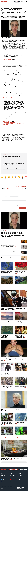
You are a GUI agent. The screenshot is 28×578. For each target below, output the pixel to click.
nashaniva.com (8, 487)
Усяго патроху (12, 475)
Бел (21, 1)
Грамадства (2, 230)
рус (24, 1)
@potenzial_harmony (7, 59)
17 (5, 437)
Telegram (3, 479)
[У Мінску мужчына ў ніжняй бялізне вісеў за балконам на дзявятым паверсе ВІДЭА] (14, 247)
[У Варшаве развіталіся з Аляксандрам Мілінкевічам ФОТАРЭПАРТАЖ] (14, 241)
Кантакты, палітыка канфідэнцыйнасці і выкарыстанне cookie (20, 487)
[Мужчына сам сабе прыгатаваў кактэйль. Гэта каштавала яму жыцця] (21, 432)
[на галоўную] (4, 1)
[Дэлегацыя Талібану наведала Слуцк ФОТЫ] (21, 369)
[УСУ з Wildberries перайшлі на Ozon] (21, 419)
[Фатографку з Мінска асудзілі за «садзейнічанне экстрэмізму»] (21, 383)
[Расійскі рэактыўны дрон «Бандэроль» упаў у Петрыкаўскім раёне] (7, 332)
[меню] (26, 1)
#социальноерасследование (9, 60)
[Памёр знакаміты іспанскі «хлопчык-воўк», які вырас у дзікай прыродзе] (7, 282)
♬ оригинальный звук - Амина (13, 98)
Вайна (11, 473)
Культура (20, 475)
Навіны (2, 473)
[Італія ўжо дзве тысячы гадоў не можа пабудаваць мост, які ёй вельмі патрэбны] (7, 268)
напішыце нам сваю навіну (13, 469)
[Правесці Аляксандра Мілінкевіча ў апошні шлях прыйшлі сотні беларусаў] (21, 332)
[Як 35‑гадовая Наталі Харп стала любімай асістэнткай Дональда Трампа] (14, 401)
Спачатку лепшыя (23, 186)
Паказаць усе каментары (14, 196)
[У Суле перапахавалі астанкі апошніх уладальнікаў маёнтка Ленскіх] (7, 419)
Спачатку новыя (17, 186)
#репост (15, 61)
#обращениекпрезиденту (8, 61)
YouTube (12, 479)
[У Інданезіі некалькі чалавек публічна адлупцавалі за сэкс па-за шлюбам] (7, 432)
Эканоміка (20, 473)
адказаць (8, 188)
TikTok (21, 479)
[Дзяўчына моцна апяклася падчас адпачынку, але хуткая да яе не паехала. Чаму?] (14, 450)
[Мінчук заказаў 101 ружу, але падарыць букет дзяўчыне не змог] (21, 268)
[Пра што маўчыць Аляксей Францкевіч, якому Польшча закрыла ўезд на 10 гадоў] (14, 258)
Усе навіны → (14, 462)
